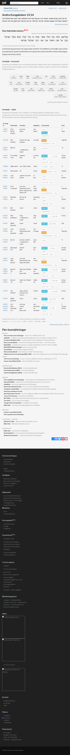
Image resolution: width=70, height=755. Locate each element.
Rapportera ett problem (61, 24)
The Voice (6, 400)
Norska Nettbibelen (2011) (12, 368)
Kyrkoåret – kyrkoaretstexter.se (13, 604)
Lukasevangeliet (8, 577)
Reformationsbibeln (10, 352)
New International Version (12, 386)
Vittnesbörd (7, 461)
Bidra (58, 3)
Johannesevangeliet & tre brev (12, 579)
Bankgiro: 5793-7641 (10, 735)
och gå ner (62, 83)
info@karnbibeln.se (9, 701)
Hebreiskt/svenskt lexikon (11, 546)
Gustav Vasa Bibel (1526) (12, 361)
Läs (48, 3)
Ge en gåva (6, 732)
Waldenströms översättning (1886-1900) (17, 354)
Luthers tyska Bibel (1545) (12, 412)
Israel (28, 83)
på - (10, 83)
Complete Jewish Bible (11, 389)
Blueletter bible (8, 421)
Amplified (6, 384)
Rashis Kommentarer (10, 435)
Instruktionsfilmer (9, 471)
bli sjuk (53, 77)
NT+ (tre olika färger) (9, 569)
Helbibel (6, 566)
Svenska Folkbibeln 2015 (11, 340)
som (27, 77)
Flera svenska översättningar (13, 335)
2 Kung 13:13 (52, 8)
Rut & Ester (7, 572)
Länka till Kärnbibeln (9, 505)
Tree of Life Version (10, 396)
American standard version (12, 391)
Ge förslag (7, 703)
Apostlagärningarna (9, 584)
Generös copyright (9, 464)
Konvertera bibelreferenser (12, 496)
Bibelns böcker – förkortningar (12, 500)
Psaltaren (6, 586)
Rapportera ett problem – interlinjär (59, 324)
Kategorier (6, 549)
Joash (43, 83)
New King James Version (11, 393)
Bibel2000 (7, 345)
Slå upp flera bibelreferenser (12, 498)
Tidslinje (5, 526)
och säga (51, 89)
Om (42, 3)
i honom (13, 77)
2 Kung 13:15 (62, 8)
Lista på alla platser (9, 514)
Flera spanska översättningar (13, 414)
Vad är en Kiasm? (8, 486)
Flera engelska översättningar (13, 379)
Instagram (7, 715)
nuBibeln (6, 338)
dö (21, 77)
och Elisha (62, 77)
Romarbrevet (7, 582)
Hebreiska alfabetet (9, 552)
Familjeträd (7, 528)
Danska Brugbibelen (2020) (12, 373)
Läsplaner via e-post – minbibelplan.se (15, 602)
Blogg (5, 468)
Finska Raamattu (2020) (11, 370)
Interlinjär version (8, 538)
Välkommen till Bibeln (10, 479)
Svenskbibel (7, 349)
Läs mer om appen (9, 665)
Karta (5, 511)
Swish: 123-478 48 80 (10, 737)
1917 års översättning (11, 359)
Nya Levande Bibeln (10, 342)
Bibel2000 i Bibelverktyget (12, 347)
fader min (41, 89)
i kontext (11, 8)
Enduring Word (8, 433)
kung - (35, 83)
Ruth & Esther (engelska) (11, 574)
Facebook (7, 718)
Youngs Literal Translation (12, 403)
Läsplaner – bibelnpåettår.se (12, 600)
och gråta (19, 83)
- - (46, 77)
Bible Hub (6, 405)
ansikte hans (62, 89)
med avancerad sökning (29, 347)
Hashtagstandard (8, 503)
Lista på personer (8, 524)
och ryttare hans (60, 96)
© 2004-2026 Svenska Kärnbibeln (12, 750)
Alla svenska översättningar (11, 481)
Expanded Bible (8, 382)
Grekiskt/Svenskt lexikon (11, 542)
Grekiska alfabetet (9, 555)
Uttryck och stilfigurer (10, 483)
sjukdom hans (37, 77)
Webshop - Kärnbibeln (12, 739)
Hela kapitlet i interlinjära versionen (14, 10)
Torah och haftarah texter (11, 607)
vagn (23, 89)
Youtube (6, 720)
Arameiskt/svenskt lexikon (11, 544)
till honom (52, 83)
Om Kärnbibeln (8, 459)
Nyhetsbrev (7, 722)
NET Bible (6, 398)
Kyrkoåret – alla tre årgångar (12, 590)
